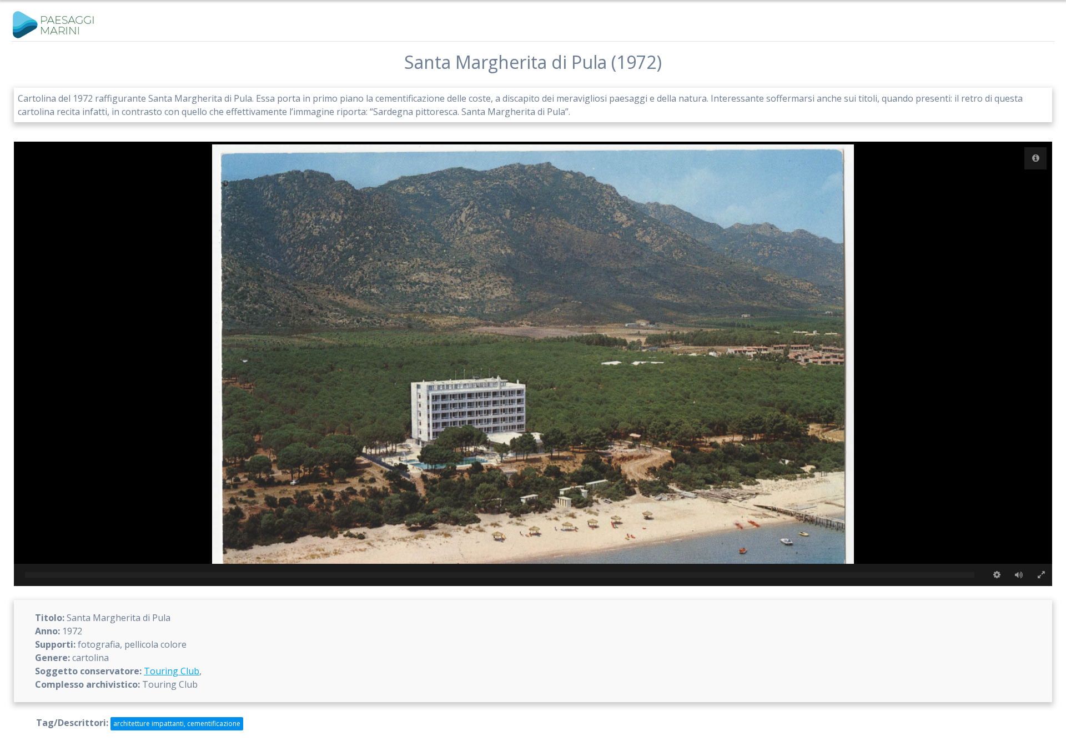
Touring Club (171, 671)
